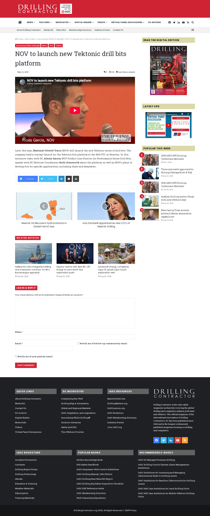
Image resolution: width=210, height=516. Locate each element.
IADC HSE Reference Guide (90, 488)
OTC (51, 45)
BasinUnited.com (116, 398)
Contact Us (118, 30)
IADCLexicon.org (116, 408)
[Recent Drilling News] (168, 94)
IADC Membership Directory (122, 417)
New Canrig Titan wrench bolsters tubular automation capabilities (176, 213)
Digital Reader (83, 22)
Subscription (21, 493)
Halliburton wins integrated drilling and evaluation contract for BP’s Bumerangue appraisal (33, 269)
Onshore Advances (71, 422)
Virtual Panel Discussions (126, 22)
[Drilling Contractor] (43, 9)
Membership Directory (80, 30)
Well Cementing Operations (91, 498)
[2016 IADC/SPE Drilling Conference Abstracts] (150, 187)
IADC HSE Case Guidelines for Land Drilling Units (163, 488)
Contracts (20, 464)
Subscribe (61, 30)
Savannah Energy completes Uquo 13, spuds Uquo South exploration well (113, 269)
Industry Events (102, 30)
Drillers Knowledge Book (90, 459)
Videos (101, 22)
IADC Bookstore (115, 413)
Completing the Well (72, 398)
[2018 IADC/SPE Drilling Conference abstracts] (150, 160)
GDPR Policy (131, 510)
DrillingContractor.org (86, 510)
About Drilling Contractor (29, 30)
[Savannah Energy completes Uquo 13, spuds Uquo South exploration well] (116, 253)
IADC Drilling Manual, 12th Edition (94, 474)
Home (20, 39)
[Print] (76, 179)
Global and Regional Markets (76, 408)
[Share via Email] (69, 179)
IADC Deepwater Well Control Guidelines (98, 469)
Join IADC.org (114, 427)
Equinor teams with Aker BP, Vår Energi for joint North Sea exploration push (73, 269)
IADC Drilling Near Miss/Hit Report (95, 478)
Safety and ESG (68, 427)
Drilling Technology (25, 474)
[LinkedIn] (61, 179)
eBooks (19, 478)
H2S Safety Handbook (88, 464)
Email (19, 343)
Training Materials (24, 498)
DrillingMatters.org (117, 403)
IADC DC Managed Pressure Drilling (156, 459)
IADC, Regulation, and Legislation (78, 413)
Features (44, 22)
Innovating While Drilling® (50, 39)
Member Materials (24, 488)
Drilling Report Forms (26, 469)
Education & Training (26, 483)
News (30, 22)
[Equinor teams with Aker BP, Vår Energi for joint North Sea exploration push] (75, 253)
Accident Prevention (26, 459)
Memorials (20, 422)
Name (19, 332)
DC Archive (154, 22)
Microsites (30, 39)
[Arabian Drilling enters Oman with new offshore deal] (150, 201)
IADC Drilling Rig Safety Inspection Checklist (100, 483)
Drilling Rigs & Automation (75, 403)
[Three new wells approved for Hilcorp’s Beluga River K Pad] (150, 173)
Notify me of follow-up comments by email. (104, 343)
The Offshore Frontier (72, 432)
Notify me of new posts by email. (35, 356)
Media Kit (48, 30)
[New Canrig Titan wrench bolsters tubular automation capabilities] (150, 214)
